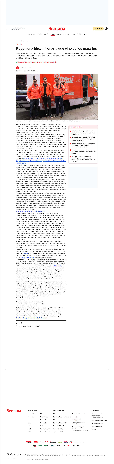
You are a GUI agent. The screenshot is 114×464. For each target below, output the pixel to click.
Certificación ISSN (58, 429)
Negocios (25, 326)
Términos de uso (57, 414)
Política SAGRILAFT (58, 426)
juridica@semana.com (78, 424)
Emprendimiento (34, 326)
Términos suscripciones (59, 420)
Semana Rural (44, 423)
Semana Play (31, 414)
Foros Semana (44, 417)
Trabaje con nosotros (97, 423)
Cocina (42, 426)
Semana (18, 41)
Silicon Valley (57, 266)
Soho (29, 426)
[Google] (8, 454)
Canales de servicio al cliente (99, 420)
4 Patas (30, 431)
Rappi (26, 253)
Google (23, 257)
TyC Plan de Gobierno (59, 431)
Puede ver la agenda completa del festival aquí (31, 318)
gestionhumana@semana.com (80, 430)
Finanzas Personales (45, 420)
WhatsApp (30, 257)
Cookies (94, 429)
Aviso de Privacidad (13, 458)
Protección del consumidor (79, 414)
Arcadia (30, 423)
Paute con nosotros (97, 426)
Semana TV (31, 417)
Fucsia (29, 429)
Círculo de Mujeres (45, 429)
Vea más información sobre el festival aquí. (30, 211)
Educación (43, 414)
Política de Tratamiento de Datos (62, 417)
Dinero (29, 420)
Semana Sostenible (45, 431)
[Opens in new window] (11, 454)
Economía (25, 41)
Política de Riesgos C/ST (59, 423)
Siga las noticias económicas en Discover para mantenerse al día (37, 62)
